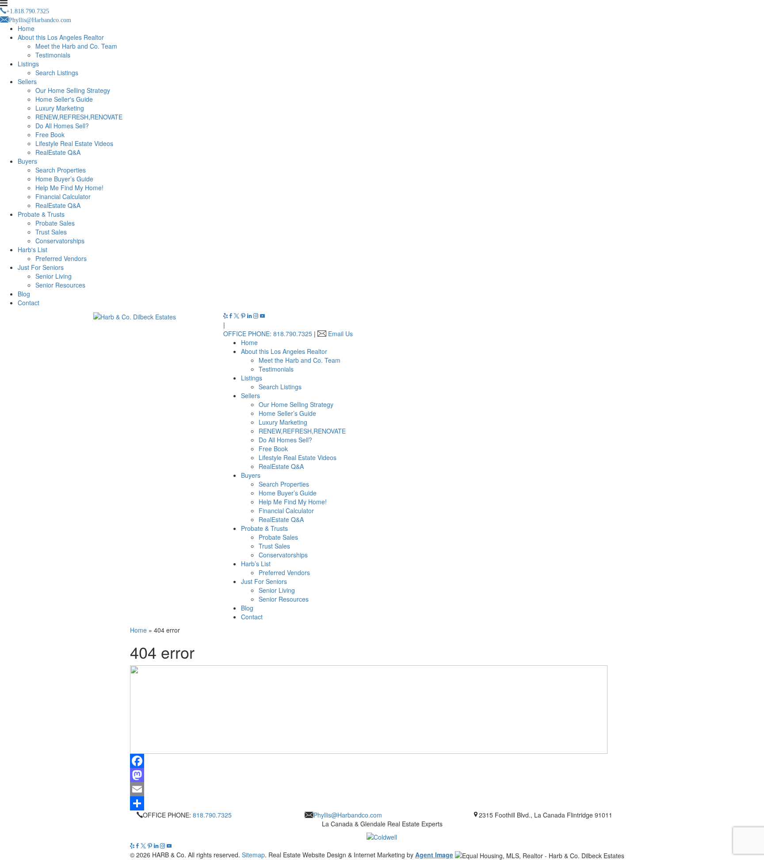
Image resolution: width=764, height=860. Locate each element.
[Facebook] (231, 315)
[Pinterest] (244, 315)
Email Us (340, 333)
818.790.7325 (212, 814)
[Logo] (382, 834)
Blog (24, 293)
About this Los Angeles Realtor (61, 37)
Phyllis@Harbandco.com (347, 814)
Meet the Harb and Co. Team (76, 46)
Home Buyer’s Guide (64, 178)
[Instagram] (256, 315)
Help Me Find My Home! (69, 187)
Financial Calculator (63, 196)
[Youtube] (262, 315)
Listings (28, 63)
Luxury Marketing (59, 108)
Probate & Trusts (41, 214)
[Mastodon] (382, 775)
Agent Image (434, 854)
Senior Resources (60, 284)
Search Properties (60, 169)
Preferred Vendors (61, 258)
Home (26, 28)
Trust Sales (51, 231)
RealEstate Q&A (57, 152)
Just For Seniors (41, 267)
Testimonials (52, 54)
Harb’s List (256, 563)
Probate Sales (55, 223)
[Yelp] (226, 315)
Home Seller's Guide (64, 99)
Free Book (50, 134)
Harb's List (32, 249)
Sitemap (253, 854)
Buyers (27, 161)
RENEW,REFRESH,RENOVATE (78, 116)
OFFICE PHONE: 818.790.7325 (267, 333)
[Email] (382, 789)
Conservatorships (59, 240)
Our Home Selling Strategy (72, 90)
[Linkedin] (250, 315)
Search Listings (56, 72)
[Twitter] (237, 315)
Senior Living (53, 276)
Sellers (27, 81)
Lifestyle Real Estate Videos (74, 143)
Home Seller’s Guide (287, 413)
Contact (28, 302)
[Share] (382, 803)
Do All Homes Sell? (62, 125)
